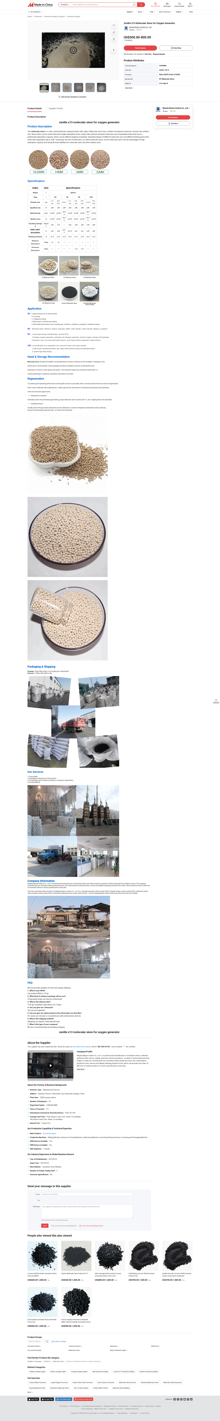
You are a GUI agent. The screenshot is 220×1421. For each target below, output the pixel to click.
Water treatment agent (118, 1350)
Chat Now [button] (177, 48)
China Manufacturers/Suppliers (91, 1406)
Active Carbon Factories (105, 1382)
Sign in (190, 6)
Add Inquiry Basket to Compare (73, 96)
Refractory (155, 1346)
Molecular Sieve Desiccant (172, 1382)
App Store (33, 1399)
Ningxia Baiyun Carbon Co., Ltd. (140, 27)
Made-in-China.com (100, 1409)
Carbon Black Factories (37, 1382)
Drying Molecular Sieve (37, 1388)
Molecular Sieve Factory (127, 1382)
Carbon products (75, 1346)
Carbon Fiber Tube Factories (82, 1382)
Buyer (140, 12)
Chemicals (38, 16)
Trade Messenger (63, 1399)
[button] (134, 5)
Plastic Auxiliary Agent (58, 1371)
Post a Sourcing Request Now (91, 1226)
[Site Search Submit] (141, 4)
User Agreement (122, 1413)
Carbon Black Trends (100, 1388)
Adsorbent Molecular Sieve (59, 1388)
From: (38, 1194)
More (30, 1392)
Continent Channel (136, 1406)
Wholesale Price (123, 1406)
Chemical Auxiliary (73, 16)
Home (30, 16)
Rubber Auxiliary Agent (37, 1371)
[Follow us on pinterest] (188, 1399)
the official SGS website (82, 1046)
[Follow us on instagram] (181, 1399)
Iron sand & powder (34, 1350)
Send (45, 1226)
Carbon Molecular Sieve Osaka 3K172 (74, 1273)
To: (39, 1200)
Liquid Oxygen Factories (59, 1382)
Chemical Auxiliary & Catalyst (54, 16)
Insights (158, 1406)
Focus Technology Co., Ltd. (94, 1413)
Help (151, 12)
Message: (36, 1206)
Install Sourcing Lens (84, 1399)
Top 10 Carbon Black (81, 1388)
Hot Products (63, 1406)
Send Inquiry (140, 48)
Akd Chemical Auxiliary (100, 1371)
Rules (191, 12)
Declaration (134, 1413)
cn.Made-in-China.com (132, 1409)
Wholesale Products (110, 1406)
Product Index (149, 1406)
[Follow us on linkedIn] (191, 1399)
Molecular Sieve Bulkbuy (121, 1388)
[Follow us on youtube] (184, 1399)
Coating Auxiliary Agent (79, 1371)
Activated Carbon (49, 1133)
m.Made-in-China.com (115, 1409)
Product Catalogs (59, 1341)
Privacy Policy (145, 1413)
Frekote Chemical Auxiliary (148, 1371)
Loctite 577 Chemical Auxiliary (124, 1371)
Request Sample (159, 54)
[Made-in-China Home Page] (40, 4)
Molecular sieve (74, 1350)
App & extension (164, 12)
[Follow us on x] (178, 1399)
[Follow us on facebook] (174, 1399)
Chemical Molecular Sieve (150, 1382)
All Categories (35, 12)
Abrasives (113, 1346)
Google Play (47, 1399)
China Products (75, 1406)
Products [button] (64, 4)
